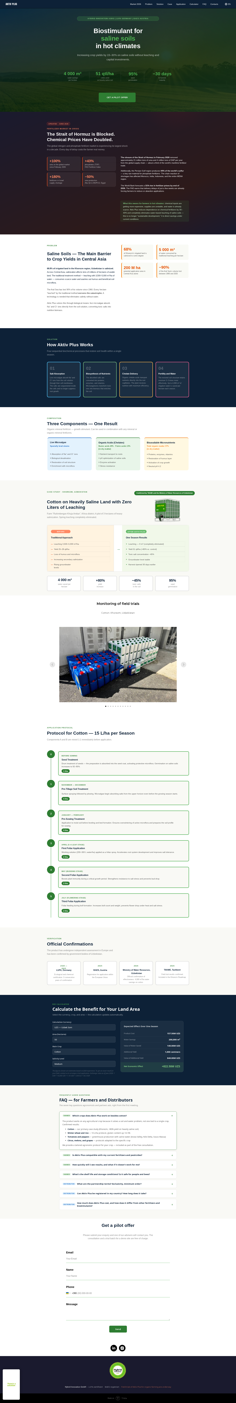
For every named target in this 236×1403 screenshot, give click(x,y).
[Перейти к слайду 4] (113, 706)
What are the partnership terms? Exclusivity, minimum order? (118, 1184)
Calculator (194, 4)
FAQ (204, 4)
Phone (70, 1286)
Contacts (214, 4)
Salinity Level (58, 1058)
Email (69, 1252)
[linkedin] (113, 1348)
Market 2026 (135, 4)
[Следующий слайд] (183, 664)
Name (69, 1269)
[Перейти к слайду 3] (110, 706)
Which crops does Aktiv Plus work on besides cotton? (119, 1116)
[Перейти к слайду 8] (122, 706)
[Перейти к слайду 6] (118, 706)
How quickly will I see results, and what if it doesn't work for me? (118, 1165)
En (229, 4)
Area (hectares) (59, 1034)
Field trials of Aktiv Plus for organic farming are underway (146, 1387)
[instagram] (122, 1348)
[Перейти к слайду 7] (120, 706)
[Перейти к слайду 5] (115, 706)
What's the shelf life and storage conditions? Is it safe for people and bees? (118, 1174)
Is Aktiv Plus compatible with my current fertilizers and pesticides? (118, 1155)
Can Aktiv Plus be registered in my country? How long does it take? (118, 1193)
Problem (148, 4)
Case (170, 4)
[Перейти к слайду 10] (127, 706)
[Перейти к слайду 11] (130, 706)
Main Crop (56, 1046)
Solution (160, 4)
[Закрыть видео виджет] (19, 1369)
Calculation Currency (61, 1022)
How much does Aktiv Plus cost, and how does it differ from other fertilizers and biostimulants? (118, 1204)
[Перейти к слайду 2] (108, 706)
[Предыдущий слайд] (52, 664)
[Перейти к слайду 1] (105, 706)
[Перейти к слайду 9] (125, 706)
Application (181, 4)
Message (72, 1304)
